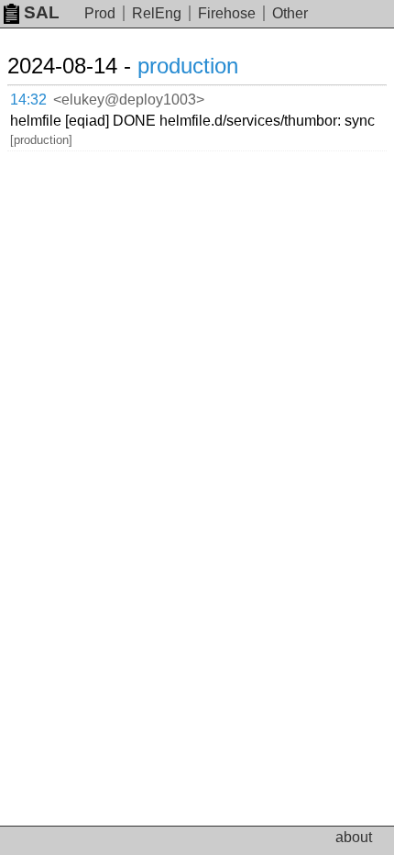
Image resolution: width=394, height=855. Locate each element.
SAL (42, 12)
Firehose (227, 13)
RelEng (156, 13)
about (353, 837)
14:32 (28, 99)
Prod (99, 13)
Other (290, 13)
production (187, 65)
